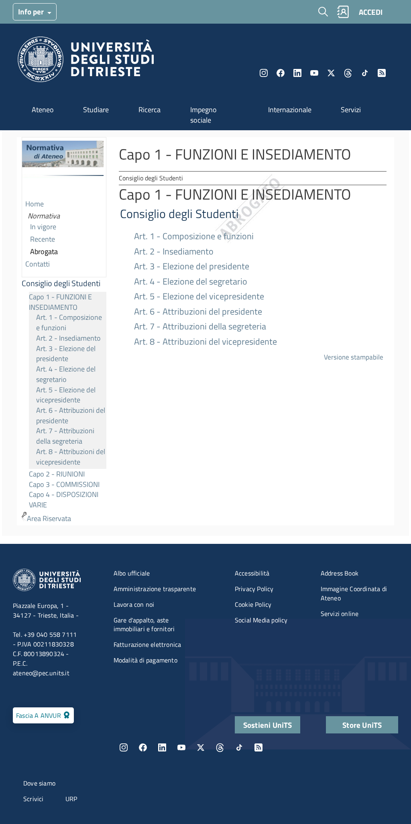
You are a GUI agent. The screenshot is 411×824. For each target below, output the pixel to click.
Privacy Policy (254, 589)
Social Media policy (261, 620)
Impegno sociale (203, 114)
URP (71, 799)
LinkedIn (297, 73)
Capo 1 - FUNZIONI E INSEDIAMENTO (60, 302)
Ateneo (43, 109)
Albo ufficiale (132, 573)
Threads (348, 73)
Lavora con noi (134, 604)
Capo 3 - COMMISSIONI (64, 484)
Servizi (351, 109)
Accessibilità (252, 573)
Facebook (280, 73)
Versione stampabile (353, 357)
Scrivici (33, 799)
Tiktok (365, 73)
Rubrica (342, 11)
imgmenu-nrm (63, 168)
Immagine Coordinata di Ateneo (354, 593)
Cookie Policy (253, 604)
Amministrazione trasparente (155, 589)
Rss (381, 73)
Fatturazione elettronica (147, 644)
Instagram (263, 73)
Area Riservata (49, 518)
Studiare (96, 109)
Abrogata (44, 251)
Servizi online (340, 613)
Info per (31, 11)
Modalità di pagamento (145, 660)
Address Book (339, 573)
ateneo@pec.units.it (41, 673)
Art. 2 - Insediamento (68, 338)
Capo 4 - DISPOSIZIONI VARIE (63, 499)
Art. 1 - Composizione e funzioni (69, 322)
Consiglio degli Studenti (61, 283)
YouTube (314, 73)
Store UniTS (362, 725)
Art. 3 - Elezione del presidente (66, 353)
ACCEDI (371, 12)
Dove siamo (39, 783)
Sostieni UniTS (267, 725)
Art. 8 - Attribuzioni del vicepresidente (70, 456)
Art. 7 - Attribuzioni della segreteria (65, 435)
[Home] (86, 61)
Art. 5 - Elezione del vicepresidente (66, 395)
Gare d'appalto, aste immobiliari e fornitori (144, 624)
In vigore (43, 226)
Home (34, 203)
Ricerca (149, 109)
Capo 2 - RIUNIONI (57, 474)
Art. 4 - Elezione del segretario (66, 374)
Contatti (37, 264)
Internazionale (289, 109)
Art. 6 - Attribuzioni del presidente (70, 415)
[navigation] (64, 331)
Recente (42, 239)
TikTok (239, 747)
